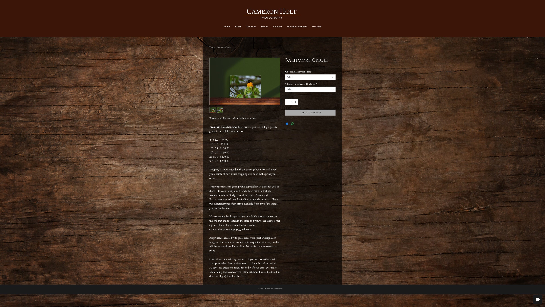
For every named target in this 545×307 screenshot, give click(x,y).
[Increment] (296, 102)
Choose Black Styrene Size (298, 71)
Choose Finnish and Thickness (301, 83)
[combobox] (310, 77)
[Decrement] (288, 102)
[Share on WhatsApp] (292, 123)
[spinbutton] (292, 102)
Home (212, 47)
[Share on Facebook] (287, 123)
